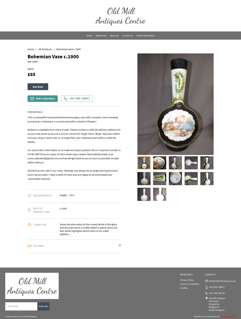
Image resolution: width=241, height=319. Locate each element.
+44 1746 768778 (217, 293)
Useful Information (145, 35)
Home (89, 35)
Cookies (184, 287)
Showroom (101, 35)
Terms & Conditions (189, 283)
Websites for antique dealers (205, 316)
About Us (114, 35)
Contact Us (127, 35)
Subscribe (43, 306)
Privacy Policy (187, 280)
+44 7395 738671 (79, 98)
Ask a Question (45, 98)
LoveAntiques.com (228, 316)
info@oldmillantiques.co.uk (222, 281)
